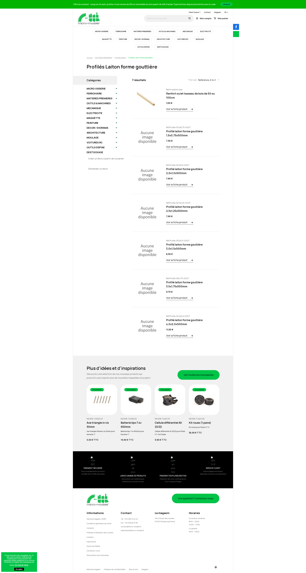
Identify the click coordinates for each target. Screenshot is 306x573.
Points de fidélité (93, 546)
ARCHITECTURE (163, 39)
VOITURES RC (182, 39)
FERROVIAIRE (121, 31)
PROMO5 (226, 4)
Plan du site (133, 569)
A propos (90, 528)
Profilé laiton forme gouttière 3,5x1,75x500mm (184, 284)
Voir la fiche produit (176, 109)
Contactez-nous (93, 551)
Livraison (90, 537)
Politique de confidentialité (114, 569)
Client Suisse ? (194, 12)
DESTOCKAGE (163, 47)
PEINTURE (123, 39)
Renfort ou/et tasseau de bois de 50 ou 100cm (190, 95)
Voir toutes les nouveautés (198, 374)
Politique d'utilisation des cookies (100, 532)
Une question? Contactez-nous (195, 498)
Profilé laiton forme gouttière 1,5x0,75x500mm (184, 133)
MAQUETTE (107, 39)
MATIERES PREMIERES (142, 31)
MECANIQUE (188, 31)
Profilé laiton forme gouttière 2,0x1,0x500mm (184, 171)
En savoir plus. (22, 565)
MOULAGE (200, 39)
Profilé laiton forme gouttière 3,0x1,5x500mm (184, 246)
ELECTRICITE (205, 31)
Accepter (19, 569)
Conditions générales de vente (99, 523)
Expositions (91, 542)
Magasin (217, 12)
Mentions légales (93, 569)
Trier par (192, 79)
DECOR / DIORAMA (141, 39)
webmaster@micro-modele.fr (132, 530)
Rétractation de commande (98, 555)
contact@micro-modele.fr (131, 526)
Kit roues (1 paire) (200, 422)
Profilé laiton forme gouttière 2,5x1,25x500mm (184, 209)
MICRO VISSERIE (101, 31)
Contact (207, 12)
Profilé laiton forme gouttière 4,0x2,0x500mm (184, 322)
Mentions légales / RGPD (96, 519)
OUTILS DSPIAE (143, 47)
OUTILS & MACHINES (167, 31)
